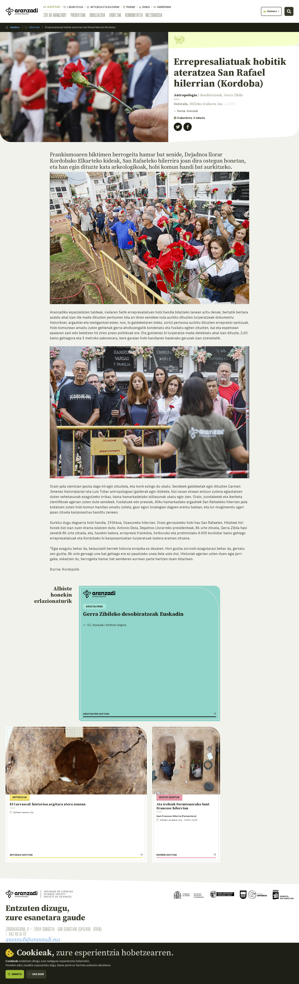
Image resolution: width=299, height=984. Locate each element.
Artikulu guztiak (21, 854)
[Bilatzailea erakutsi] (288, 11)
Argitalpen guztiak (96, 713)
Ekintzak (115, 15)
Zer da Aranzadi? (54, 15)
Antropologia (185, 95)
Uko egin (38, 974)
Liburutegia (75, 7)
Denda (146, 7)
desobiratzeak (211, 95)
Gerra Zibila (233, 95)
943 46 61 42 (17, 934)
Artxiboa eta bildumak (104, 7)
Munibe (130, 7)
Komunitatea (134, 15)
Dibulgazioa (97, 15)
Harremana (164, 7)
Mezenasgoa (154, 15)
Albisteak (53, 6)
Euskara (272, 11)
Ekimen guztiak (166, 854)
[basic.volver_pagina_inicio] (22, 11)
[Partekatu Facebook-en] (187, 127)
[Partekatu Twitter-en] (178, 127)
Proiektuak (78, 15)
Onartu (16, 974)
